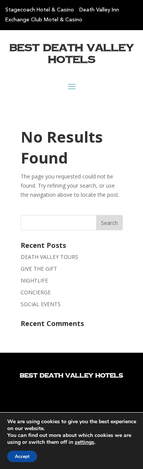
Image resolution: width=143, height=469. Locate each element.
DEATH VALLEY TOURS (49, 256)
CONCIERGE (36, 292)
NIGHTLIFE (34, 280)
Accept (22, 456)
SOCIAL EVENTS (41, 304)
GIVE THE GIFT (39, 268)
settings (84, 442)
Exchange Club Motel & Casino (43, 19)
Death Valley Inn (99, 10)
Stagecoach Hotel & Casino (39, 10)
